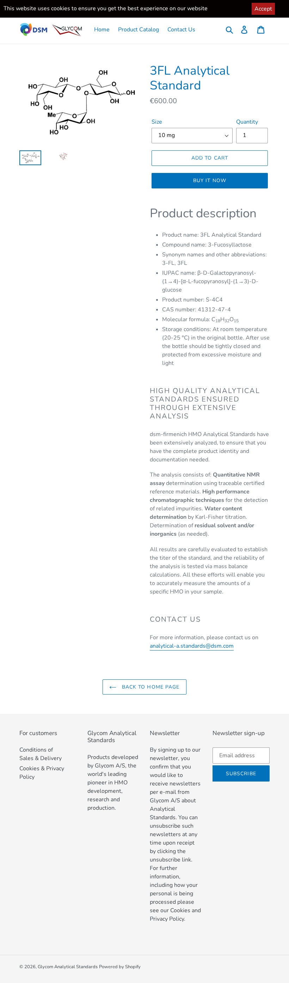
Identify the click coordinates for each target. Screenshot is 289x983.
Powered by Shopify (120, 967)
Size (157, 122)
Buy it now (209, 180)
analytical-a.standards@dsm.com (192, 646)
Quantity (247, 122)
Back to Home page (149, 687)
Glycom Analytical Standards (68, 967)
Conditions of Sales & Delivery (40, 754)
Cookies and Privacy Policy (175, 915)
